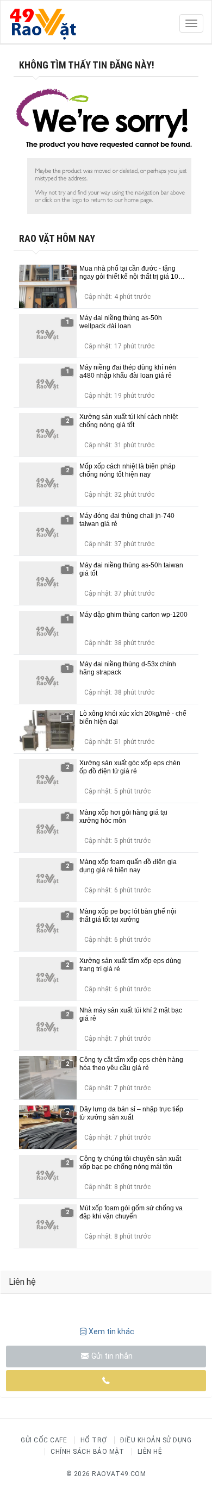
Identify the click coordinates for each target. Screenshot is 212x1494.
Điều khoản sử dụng (155, 1440)
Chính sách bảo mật (87, 1451)
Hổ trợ (93, 1440)
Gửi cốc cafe (44, 1440)
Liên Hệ (150, 1451)
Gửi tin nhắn (111, 1356)
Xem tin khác (111, 1331)
